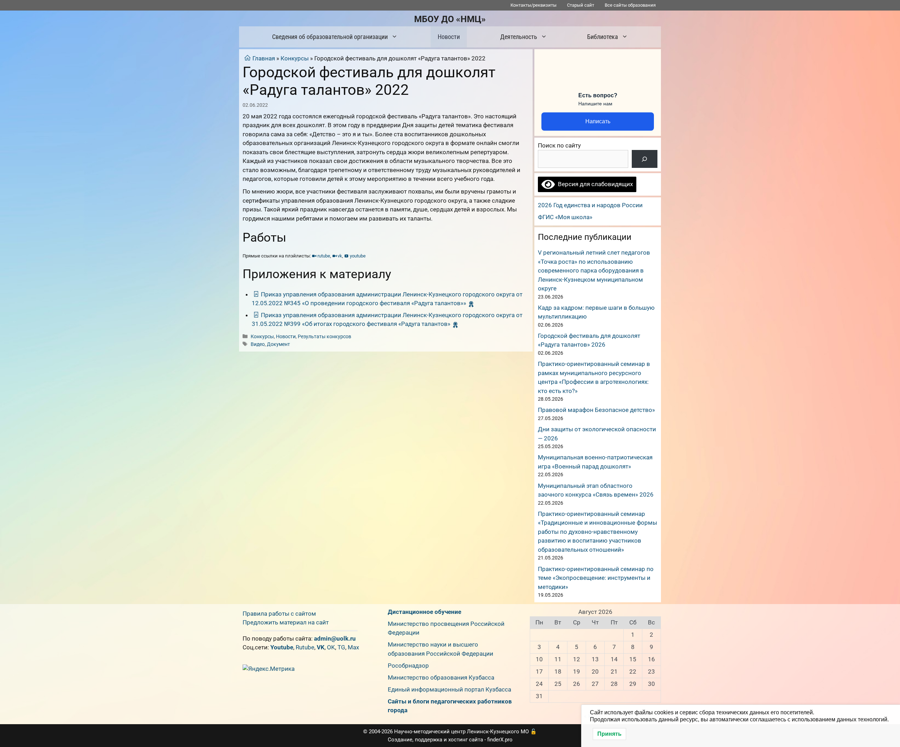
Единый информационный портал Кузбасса (449, 689)
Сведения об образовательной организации (330, 36)
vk (340, 255)
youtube (358, 255)
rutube (323, 255)
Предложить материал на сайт (286, 622)
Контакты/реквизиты (533, 5)
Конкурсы (295, 58)
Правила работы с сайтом (279, 613)
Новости (449, 36)
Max (353, 647)
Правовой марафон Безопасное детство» (596, 409)
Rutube (305, 647)
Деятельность (518, 36)
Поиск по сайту (559, 145)
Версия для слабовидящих (594, 184)
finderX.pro (500, 739)
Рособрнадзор (408, 665)
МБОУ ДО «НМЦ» (450, 19)
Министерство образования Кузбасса (441, 677)
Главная (263, 58)
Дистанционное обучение (424, 611)
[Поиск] (644, 159)
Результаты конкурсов (324, 337)
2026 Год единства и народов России (590, 205)
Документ (278, 344)
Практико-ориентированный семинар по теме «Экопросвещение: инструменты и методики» (596, 577)
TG (341, 647)
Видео (258, 344)
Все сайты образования (630, 5)
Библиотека (602, 36)
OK (331, 647)
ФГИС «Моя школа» (565, 217)
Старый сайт (580, 5)
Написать (597, 121)
